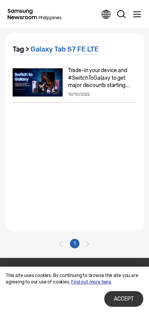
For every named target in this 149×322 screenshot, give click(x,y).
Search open (121, 14)
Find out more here (91, 282)
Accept (124, 299)
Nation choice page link (106, 14)
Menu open (136, 14)
